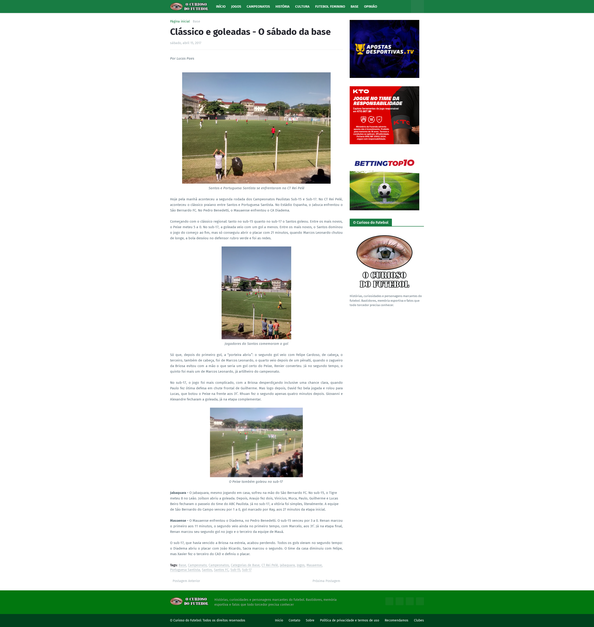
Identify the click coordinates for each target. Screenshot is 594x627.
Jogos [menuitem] (236, 6)
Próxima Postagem (326, 581)
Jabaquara (287, 565)
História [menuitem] (282, 6)
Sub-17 (247, 570)
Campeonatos (219, 565)
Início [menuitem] (221, 6)
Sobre (310, 620)
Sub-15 (235, 570)
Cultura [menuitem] (302, 6)
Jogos (301, 565)
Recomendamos (396, 620)
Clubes (419, 620)
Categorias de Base (245, 565)
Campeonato (197, 565)
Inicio (279, 620)
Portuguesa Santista (185, 570)
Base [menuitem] (354, 6)
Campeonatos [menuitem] (258, 6)
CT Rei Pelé (269, 565)
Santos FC (221, 570)
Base (196, 21)
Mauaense (314, 565)
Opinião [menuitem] (370, 6)
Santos (207, 570)
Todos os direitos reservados (224, 620)
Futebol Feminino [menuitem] (330, 6)
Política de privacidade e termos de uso (349, 620)
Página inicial (180, 21)
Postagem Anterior (186, 581)
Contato (294, 620)
